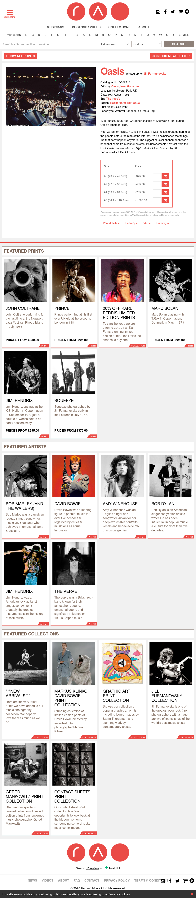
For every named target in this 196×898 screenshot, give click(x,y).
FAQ (77, 880)
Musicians (55, 27)
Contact (91, 880)
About (143, 27)
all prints (20, 56)
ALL (186, 35)
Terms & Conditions (151, 880)
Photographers (86, 27)
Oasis (115, 86)
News (32, 880)
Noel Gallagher (130, 86)
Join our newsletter (171, 56)
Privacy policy (117, 880)
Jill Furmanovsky (155, 73)
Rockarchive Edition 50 (125, 103)
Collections (119, 27)
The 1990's (113, 98)
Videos (47, 880)
